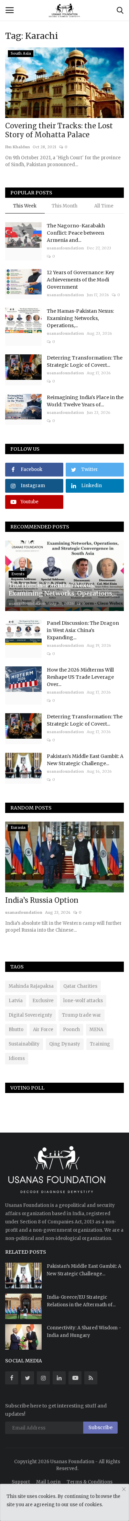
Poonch (71, 1029)
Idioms (17, 1058)
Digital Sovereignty (30, 1015)
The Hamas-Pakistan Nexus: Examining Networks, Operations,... (80, 318)
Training (100, 1044)
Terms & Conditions (89, 1482)
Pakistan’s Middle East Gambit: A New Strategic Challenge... (85, 760)
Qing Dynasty (64, 1044)
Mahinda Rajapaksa (31, 986)
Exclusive (43, 1001)
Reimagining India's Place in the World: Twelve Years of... (85, 401)
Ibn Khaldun (17, 146)
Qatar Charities (80, 986)
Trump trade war (81, 1015)
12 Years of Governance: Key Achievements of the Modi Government (80, 279)
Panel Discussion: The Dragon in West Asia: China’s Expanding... (83, 630)
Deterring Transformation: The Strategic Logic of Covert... (84, 361)
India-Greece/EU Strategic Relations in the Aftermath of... (81, 1301)
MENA (96, 1029)
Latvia (16, 1001)
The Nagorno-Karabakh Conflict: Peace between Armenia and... (76, 233)
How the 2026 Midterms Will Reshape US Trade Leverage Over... (80, 677)
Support (21, 1482)
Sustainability (24, 1044)
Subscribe (100, 1427)
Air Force (43, 1029)
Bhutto (16, 1029)
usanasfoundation (65, 248)
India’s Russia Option (41, 900)
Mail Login (48, 1482)
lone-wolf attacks (83, 1001)
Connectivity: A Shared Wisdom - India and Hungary (84, 1331)
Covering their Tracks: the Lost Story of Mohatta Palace (59, 130)
